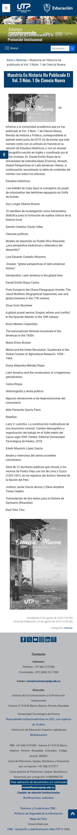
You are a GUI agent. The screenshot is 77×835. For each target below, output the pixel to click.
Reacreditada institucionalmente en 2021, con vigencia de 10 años (38, 722)
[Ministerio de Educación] (58, 8)
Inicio (10, 60)
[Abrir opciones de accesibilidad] (4, 154)
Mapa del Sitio (38, 819)
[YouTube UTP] (35, 639)
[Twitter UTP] (29, 639)
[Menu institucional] (6, 8)
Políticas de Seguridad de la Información (38, 813)
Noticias (21, 60)
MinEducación (38, 735)
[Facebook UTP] (23, 639)
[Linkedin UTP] (47, 639)
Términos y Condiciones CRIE (38, 808)
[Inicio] (72, 813)
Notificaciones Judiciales (38, 797)
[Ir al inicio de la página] (72, 814)
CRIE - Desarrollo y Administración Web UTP (33, 829)
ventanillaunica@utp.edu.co (38, 787)
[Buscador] (72, 48)
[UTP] (24, 8)
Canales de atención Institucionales (38, 792)
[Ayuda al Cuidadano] (53, 639)
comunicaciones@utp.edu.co (43, 681)
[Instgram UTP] (41, 639)
